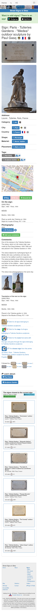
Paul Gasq (8, 377)
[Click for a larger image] (19, 52)
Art (15, 122)
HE (16, 2)
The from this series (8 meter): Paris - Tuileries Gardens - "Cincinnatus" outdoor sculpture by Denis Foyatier (17, 352)
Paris (16, 128)
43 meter (29, 363)
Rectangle (18, 138)
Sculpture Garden (10, 382)
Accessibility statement (6, 588)
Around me (30, 578)
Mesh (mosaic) (29, 394)
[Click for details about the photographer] (15, 230)
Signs (28, 567)
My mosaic (30, 571)
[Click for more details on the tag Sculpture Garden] (24, 159)
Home (4, 2)
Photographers (31, 581)
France (17, 132)
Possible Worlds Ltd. (17, 595)
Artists (29, 574)
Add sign (5, 585)
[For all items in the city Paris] (19, 37)
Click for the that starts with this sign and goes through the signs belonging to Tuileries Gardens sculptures (17, 341)
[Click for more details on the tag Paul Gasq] (19, 155)
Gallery (28, 583)
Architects (30, 576)
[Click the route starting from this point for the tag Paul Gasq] (17, 155)
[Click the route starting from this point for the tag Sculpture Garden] (22, 159)
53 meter (19, 366)
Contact (17, 585)
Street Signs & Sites (19, 10)
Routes (29, 579)
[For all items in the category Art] (29, 37)
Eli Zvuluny (8, 230)
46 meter (8, 366)
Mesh (28, 569)
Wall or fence (19, 147)
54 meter (29, 366)
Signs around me (10, 396)
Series (29, 572)
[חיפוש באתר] (11, 2)
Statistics (17, 583)
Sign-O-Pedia (31, 585)
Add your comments (11, 235)
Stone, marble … (20, 141)
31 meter (18, 363)
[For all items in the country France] (24, 37)
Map (7, 198)
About (16, 567)
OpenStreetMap (22, 190)
